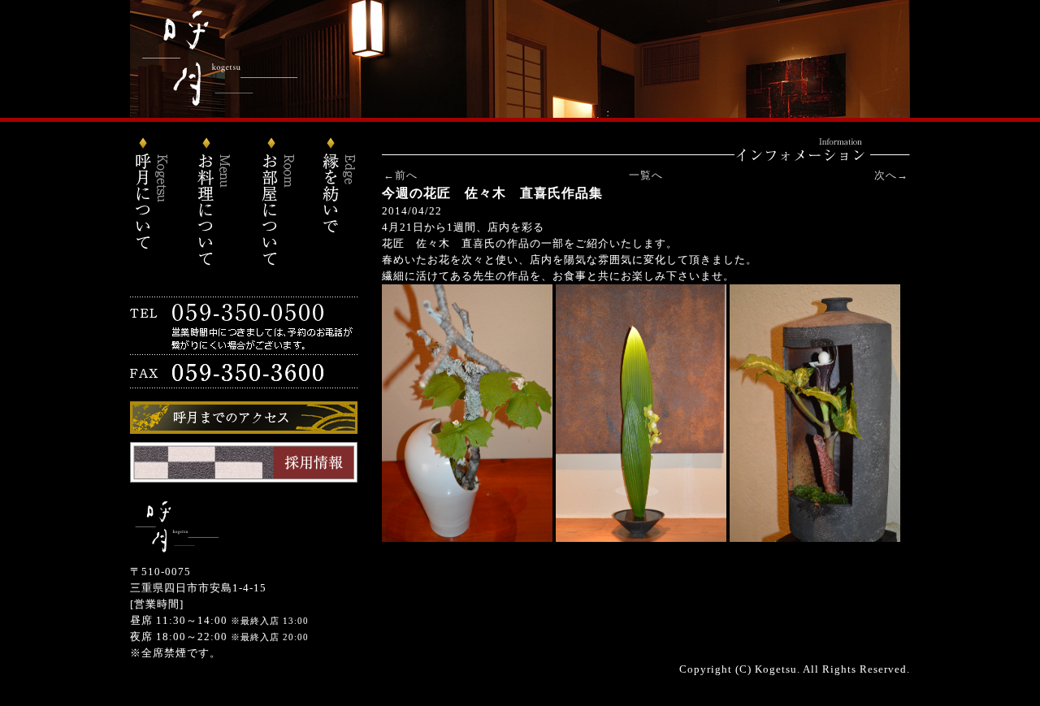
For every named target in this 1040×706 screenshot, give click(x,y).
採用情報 (244, 462)
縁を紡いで (329, 203)
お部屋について (272, 203)
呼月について (158, 203)
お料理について (215, 203)
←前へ (401, 175)
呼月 (520, 59)
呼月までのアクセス (244, 417)
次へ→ (891, 175)
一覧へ (646, 175)
